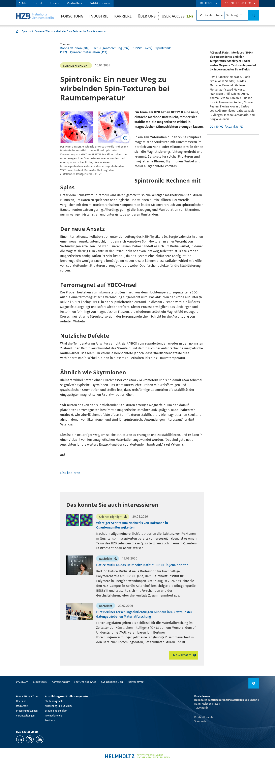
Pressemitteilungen (27, 710)
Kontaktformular (204, 717)
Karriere (123, 16)
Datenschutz (61, 682)
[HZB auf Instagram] (30, 739)
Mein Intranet (32, 3)
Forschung (72, 16)
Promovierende (53, 715)
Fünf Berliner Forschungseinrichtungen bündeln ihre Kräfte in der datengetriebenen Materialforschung (144, 614)
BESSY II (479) (142, 48)
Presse (54, 3)
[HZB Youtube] (39, 739)
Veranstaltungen (25, 715)
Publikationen (100, 3)
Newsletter (136, 682)
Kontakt (22, 682)
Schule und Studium (56, 710)
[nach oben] (253, 683)
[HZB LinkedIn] (20, 739)
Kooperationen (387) (74, 48)
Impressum (39, 682)
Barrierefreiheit (112, 682)
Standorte (200, 721)
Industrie (98, 16)
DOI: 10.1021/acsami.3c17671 (227, 126)
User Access (177, 16)
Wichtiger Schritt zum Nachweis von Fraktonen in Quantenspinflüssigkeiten (132, 525)
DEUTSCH (207, 3)
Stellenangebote (54, 701)
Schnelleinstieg (238, 3)
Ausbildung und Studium (58, 706)
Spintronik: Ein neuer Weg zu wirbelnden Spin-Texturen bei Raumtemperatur (64, 31)
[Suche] (253, 15)
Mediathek (74, 3)
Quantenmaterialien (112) (88, 52)
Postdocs (50, 720)
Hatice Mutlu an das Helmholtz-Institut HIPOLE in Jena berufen (142, 565)
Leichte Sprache (85, 682)
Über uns (147, 16)
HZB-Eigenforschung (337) (111, 48)
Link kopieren (70, 473)
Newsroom (182, 655)
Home (17, 31)
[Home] (35, 16)
